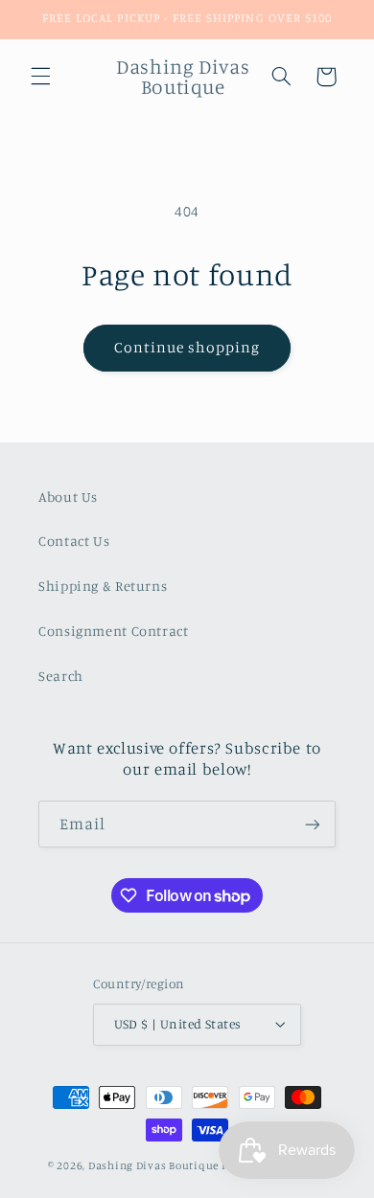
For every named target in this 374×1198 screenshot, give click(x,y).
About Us (68, 496)
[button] (40, 77)
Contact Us (73, 540)
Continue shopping (187, 347)
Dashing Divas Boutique (153, 1165)
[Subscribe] (313, 824)
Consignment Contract (113, 630)
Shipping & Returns (102, 585)
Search (60, 675)
